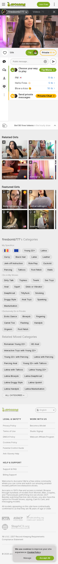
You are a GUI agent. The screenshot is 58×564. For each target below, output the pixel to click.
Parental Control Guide (13, 448)
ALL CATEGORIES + (14, 395)
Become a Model (38, 426)
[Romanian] (6, 250)
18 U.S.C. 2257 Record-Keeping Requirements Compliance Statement (23, 538)
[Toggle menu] (3, 4)
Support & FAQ (10, 469)
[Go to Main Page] (18, 4)
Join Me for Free (29, 44)
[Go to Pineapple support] (5, 527)
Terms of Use (9, 431)
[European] (16, 250)
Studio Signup (36, 431)
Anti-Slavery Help (11, 454)
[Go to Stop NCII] (20, 527)
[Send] (53, 61)
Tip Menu (46, 70)
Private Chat (45, 96)
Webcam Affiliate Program (42, 437)
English (43, 410)
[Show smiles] (45, 61)
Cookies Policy (10, 442)
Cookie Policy (33, 552)
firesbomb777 (11, 239)
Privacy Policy (9, 426)
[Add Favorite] (5, 52)
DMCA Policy (9, 437)
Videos (38, 11)
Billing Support (10, 475)
